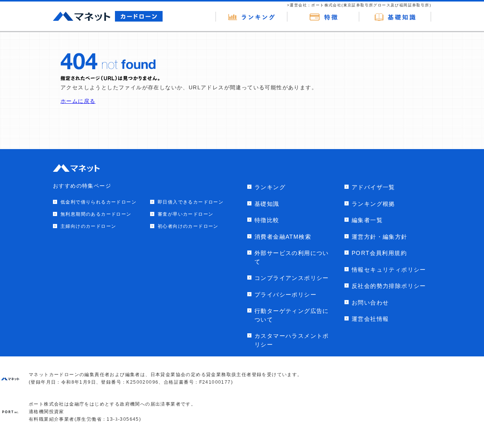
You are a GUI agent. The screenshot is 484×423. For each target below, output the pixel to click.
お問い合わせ (370, 302)
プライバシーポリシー (285, 294)
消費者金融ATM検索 (282, 236)
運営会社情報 (370, 319)
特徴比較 (266, 220)
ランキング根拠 (373, 204)
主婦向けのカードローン (88, 226)
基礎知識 (266, 204)
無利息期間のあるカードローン (96, 214)
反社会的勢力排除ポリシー (389, 286)
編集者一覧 (367, 220)
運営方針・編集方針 (380, 236)
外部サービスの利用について (291, 257)
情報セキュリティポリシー (389, 269)
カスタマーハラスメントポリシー (291, 340)
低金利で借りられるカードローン (98, 202)
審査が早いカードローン (185, 214)
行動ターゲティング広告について (291, 315)
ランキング (269, 187)
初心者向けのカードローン (188, 226)
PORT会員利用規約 (379, 253)
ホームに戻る (77, 101)
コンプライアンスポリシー (291, 278)
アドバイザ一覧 (373, 187)
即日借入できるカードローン (190, 202)
